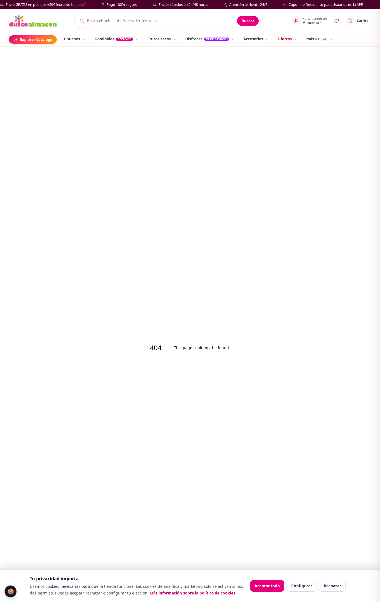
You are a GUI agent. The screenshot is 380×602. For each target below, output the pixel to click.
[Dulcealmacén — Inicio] (33, 21)
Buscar (247, 20)
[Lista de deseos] (336, 20)
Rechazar (332, 585)
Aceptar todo (267, 585)
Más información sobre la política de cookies (192, 593)
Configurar (301, 585)
